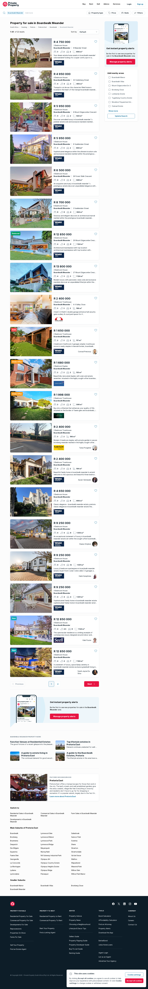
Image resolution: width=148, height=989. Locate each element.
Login (129, 4)
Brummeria (14, 841)
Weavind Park (76, 867)
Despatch (14, 844)
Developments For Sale (19, 925)
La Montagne (15, 867)
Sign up (140, 4)
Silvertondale (76, 852)
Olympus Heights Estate (50, 867)
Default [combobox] (83, 32)
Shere (73, 844)
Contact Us (132, 925)
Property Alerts (104, 928)
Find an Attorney (105, 924)
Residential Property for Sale (21, 916)
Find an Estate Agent (18, 949)
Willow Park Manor (78, 874)
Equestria (13, 852)
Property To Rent (47, 911)
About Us (131, 916)
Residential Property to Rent (51, 916)
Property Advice (75, 916)
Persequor (45, 874)
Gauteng (24, 27)
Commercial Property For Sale (21, 920)
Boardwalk (53, 27)
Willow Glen (75, 870)
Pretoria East (42, 27)
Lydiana (13, 870)
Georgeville (14, 859)
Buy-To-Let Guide (76, 949)
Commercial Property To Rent (51, 920)
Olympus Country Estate (50, 863)
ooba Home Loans (106, 945)
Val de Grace (76, 855)
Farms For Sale (15, 937)
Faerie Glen (14, 855)
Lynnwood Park (46, 841)
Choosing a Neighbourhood (79, 924)
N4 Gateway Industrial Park (51, 855)
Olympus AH (45, 859)
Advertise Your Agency (107, 961)
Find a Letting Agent (47, 933)
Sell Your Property (17, 945)
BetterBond (103, 941)
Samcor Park (76, 837)
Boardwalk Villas (118, 81)
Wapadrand (75, 863)
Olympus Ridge (46, 870)
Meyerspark (45, 848)
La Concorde (15, 863)
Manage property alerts (121, 62)
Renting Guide (74, 953)
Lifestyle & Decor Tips (77, 928)
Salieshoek (75, 833)
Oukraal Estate (117, 106)
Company (132, 911)
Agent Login (103, 953)
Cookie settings (134, 975)
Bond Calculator (105, 916)
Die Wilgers (14, 848)
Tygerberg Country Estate (122, 98)
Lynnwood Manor (47, 837)
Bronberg (13, 837)
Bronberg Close (118, 90)
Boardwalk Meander (66, 27)
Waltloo (74, 859)
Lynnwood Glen (46, 833)
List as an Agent (105, 957)
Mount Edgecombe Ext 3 (121, 86)
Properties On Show (18, 933)
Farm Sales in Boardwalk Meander (84, 813)
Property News (75, 920)
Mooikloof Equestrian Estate (123, 102)
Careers (131, 920)
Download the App (106, 933)
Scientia (74, 841)
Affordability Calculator (108, 920)
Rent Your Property (47, 928)
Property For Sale (18, 911)
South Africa (14, 27)
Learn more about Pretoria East (63, 796)
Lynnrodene (14, 874)
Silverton (74, 848)
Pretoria (32, 27)
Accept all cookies (134, 981)
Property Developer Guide (79, 945)
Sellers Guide (74, 936)
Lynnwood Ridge (47, 844)
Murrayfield (45, 852)
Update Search (121, 116)
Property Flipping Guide (78, 941)
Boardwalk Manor (118, 77)
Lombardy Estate (118, 94)
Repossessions (16, 929)
